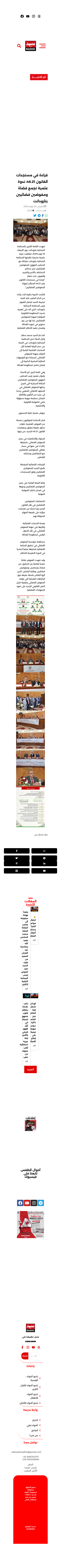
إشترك (25, 1343)
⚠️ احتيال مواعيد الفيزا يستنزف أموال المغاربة (32, 914)
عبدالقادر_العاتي (30, 1487)
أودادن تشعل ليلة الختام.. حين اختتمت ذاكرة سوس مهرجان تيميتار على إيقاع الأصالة (30, 87)
